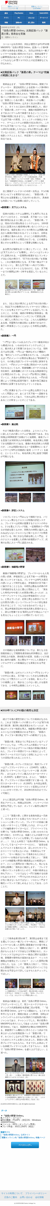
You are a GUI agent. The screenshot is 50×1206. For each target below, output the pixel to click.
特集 (6, 22)
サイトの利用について (12, 1193)
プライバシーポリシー (36, 1193)
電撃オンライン (11, 37)
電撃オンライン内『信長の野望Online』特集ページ (23, 1137)
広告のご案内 (10, 1197)
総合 (6, 13)
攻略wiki (19, 22)
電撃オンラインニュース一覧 (13, 7)
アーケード (44, 18)
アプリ (6, 18)
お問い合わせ (26, 1197)
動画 (43, 22)
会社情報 (39, 1197)
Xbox (31, 13)
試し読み (31, 22)
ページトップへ (25, 1145)
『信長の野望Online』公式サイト (16, 1135)
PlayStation (19, 13)
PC (19, 18)
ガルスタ (31, 18)
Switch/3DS (43, 13)
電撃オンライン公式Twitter (36, 7)
